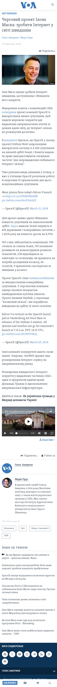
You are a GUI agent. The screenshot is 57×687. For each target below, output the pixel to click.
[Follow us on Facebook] (5, 654)
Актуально (9, 13)
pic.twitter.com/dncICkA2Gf (19, 200)
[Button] (47, 51)
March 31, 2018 (39, 208)
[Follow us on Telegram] (34, 654)
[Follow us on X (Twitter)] (12, 654)
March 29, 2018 (39, 342)
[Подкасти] (49, 654)
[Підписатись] (5, 662)
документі (10, 140)
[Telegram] (37, 683)
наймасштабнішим (41, 278)
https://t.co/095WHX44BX (21, 196)
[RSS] (41, 654)
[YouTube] (25, 683)
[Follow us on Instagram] (27, 654)
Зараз (14, 226)
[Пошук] (49, 683)
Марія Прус (26, 38)
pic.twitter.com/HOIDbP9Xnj (19, 334)
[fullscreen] (52, 433)
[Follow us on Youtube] (20, 654)
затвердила (9, 112)
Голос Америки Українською (24, 415)
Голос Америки (10, 38)
